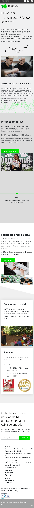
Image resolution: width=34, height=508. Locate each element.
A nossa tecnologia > (10, 151)
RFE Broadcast (10, 6)
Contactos (8, 482)
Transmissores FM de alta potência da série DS (18, 457)
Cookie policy (14, 491)
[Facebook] (25, 1)
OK (32, 505)
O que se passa (9, 475)
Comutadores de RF (10, 467)
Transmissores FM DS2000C (13, 451)
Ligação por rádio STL (11, 461)
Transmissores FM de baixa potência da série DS (19, 449)
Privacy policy (5, 491)
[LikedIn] (32, 1)
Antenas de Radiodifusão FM (13, 465)
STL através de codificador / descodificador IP (18, 463)
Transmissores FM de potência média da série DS (18, 454)
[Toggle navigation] (31, 7)
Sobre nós (8, 478)
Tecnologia (8, 470)
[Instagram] (28, 1)
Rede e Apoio (9, 473)
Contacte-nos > (8, 260)
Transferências (9, 480)
